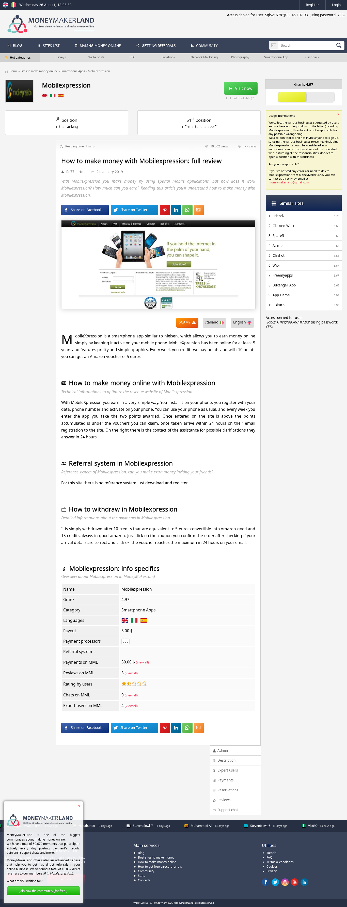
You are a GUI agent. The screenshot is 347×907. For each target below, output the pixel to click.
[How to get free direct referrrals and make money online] (6, 6)
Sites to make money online (39, 71)
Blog (141, 853)
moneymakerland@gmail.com (289, 182)
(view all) (142, 662)
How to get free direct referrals (160, 866)
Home (13, 71)
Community (146, 871)
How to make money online (157, 862)
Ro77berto (74, 171)
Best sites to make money (156, 857)
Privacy (271, 871)
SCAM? (184, 322)
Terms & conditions (280, 862)
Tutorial (271, 853)
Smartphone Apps (73, 71)
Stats (141, 876)
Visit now (244, 88)
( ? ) (253, 98)
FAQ (269, 857)
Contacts (144, 880)
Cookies (272, 866)
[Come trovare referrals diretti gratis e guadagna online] (13, 6)
